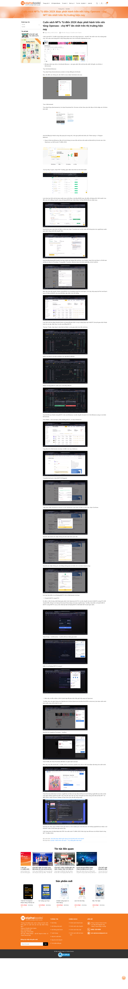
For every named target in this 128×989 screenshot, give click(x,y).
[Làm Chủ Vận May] (81, 891)
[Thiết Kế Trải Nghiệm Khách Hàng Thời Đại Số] (28, 891)
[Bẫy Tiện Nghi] (99, 891)
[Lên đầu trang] (124, 982)
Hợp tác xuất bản (56, 936)
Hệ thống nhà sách (56, 926)
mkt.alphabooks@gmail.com (99, 933)
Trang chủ (45, 3)
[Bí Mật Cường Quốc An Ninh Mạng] (64, 891)
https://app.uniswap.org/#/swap (75, 603)
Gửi (46, 944)
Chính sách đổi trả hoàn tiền (76, 934)
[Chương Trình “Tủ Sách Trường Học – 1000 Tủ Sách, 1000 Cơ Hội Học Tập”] (75, 859)
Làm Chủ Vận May (79, 901)
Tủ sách (64, 3)
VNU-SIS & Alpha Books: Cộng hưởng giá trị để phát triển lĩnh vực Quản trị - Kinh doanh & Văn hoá (31, 869)
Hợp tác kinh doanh (56, 940)
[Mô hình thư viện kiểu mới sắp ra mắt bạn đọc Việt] (53, 859)
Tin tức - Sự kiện (80, 3)
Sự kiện (23, 26)
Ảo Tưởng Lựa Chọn (44, 901)
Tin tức (23, 24)
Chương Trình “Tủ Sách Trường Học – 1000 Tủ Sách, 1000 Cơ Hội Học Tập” (74, 869)
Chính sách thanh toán (76, 923)
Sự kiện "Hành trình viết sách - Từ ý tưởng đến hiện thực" (66, 840)
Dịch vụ (71, 3)
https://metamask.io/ (54, 107)
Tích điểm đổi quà (56, 943)
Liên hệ (90, 3)
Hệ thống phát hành (57, 929)
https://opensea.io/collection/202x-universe (81, 701)
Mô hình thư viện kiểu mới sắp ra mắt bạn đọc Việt (52, 868)
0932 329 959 (96, 929)
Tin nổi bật (24, 31)
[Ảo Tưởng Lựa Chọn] (46, 891)
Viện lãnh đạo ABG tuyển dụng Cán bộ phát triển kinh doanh (67, 838)
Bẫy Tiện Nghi (96, 901)
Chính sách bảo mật (75, 929)
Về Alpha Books (55, 3)
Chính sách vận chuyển (76, 926)
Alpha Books (70, 951)
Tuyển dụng (54, 933)
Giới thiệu (54, 923)
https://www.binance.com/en (56, 72)
